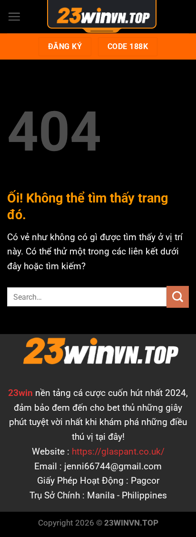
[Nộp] (178, 297)
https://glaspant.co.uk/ (118, 451)
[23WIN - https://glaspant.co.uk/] (102, 15)
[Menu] (14, 16)
